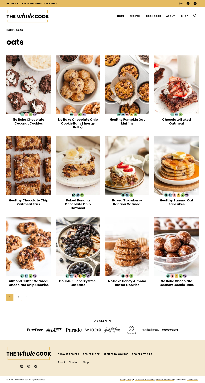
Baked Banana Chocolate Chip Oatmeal (78, 204)
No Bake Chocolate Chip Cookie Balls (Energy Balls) (78, 123)
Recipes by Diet (142, 354)
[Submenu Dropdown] (141, 16)
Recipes (135, 16)
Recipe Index (91, 354)
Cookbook (153, 16)
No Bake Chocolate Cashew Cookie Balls (177, 283)
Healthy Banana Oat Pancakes (176, 202)
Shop (184, 16)
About (170, 16)
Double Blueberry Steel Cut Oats (78, 283)
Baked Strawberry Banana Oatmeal (127, 202)
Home (121, 16)
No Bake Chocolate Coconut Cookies (28, 121)
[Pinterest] (188, 3)
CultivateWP (192, 379)
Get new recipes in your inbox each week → (33, 3)
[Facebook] (195, 3)
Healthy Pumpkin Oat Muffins (127, 121)
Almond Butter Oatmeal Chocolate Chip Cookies (29, 283)
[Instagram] (180, 3)
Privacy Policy (126, 379)
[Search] (195, 15)
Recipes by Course (115, 354)
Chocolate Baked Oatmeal (176, 121)
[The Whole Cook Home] (27, 16)
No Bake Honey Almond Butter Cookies (127, 283)
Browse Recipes (68, 354)
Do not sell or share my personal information (154, 379)
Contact (74, 362)
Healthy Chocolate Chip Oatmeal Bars (28, 202)
